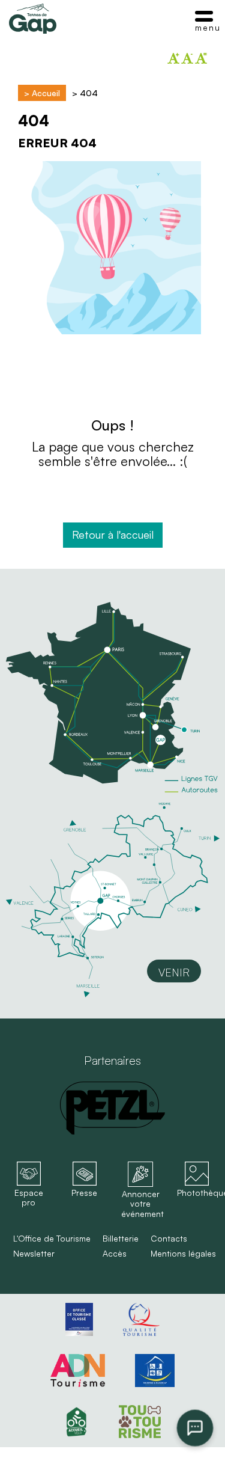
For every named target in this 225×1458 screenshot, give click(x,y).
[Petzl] (112, 1108)
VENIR (174, 972)
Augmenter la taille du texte (173, 58)
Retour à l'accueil (113, 534)
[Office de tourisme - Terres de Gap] (32, 19)
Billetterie (121, 1238)
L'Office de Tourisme (52, 1238)
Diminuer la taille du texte (187, 58)
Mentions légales (183, 1253)
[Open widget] (195, 1428)
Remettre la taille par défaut (201, 58)
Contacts (169, 1238)
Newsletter (34, 1253)
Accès (115, 1253)
